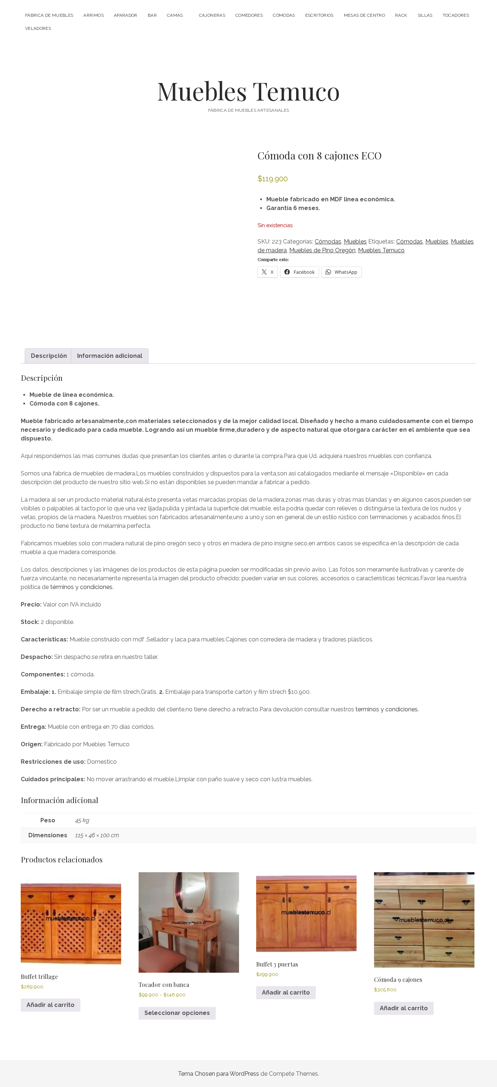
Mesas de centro (364, 15)
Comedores (249, 15)
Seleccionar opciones (177, 1012)
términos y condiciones (81, 587)
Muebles (355, 241)
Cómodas (284, 15)
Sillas (425, 15)
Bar (152, 15)
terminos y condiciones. (387, 709)
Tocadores (456, 15)
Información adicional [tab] (109, 355)
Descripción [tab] (49, 355)
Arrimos (93, 15)
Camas (175, 15)
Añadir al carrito (51, 1004)
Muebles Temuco (248, 90)
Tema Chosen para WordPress (218, 1073)
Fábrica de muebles (49, 15)
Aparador (126, 15)
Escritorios (319, 15)
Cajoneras (212, 15)
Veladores (38, 28)
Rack (401, 15)
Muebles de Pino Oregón (322, 250)
